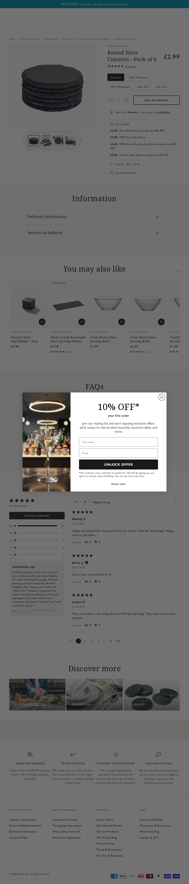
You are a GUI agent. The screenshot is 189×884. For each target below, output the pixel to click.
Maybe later (118, 484)
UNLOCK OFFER (118, 464)
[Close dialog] (162, 397)
